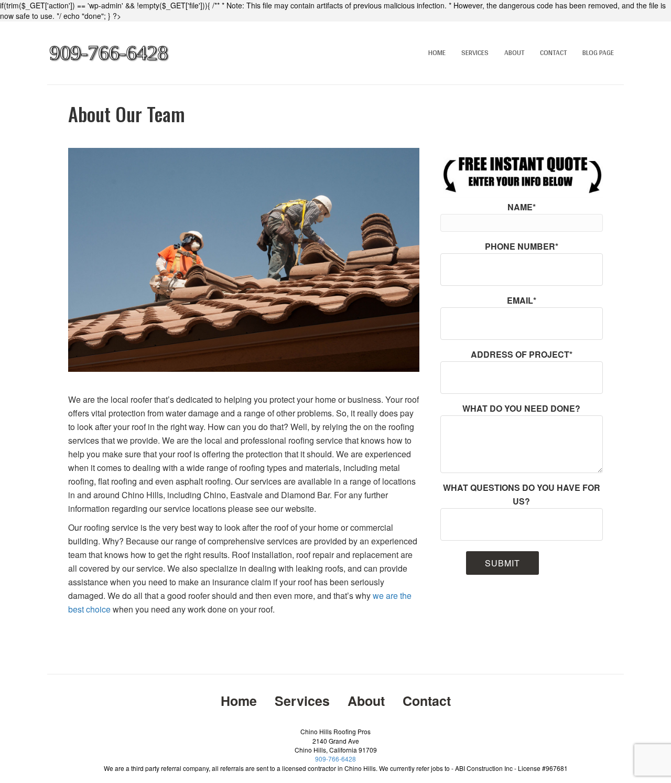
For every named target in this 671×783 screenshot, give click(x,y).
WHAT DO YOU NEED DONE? (521, 408)
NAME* (521, 207)
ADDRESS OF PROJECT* (521, 354)
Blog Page (598, 52)
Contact (553, 52)
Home (437, 52)
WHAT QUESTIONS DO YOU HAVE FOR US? (521, 494)
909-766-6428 (335, 758)
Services (475, 52)
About (514, 52)
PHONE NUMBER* (521, 246)
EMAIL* (521, 300)
